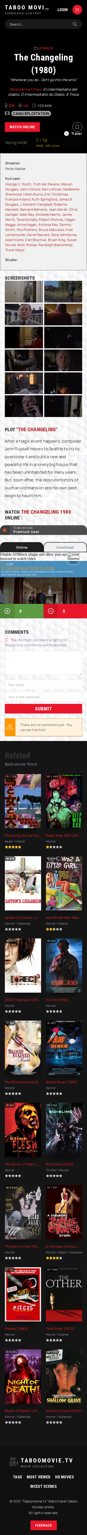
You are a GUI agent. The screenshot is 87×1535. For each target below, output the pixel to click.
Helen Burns (33, 194)
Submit (43, 709)
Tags (17, 1477)
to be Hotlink (26, 530)
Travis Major (15, 250)
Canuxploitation (31, 113)
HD (26, 105)
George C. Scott (18, 184)
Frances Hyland (17, 199)
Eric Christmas (56, 194)
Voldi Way (26, 214)
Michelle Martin (48, 214)
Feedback (43, 1525)
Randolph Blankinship (55, 244)
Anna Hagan (27, 224)
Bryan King (56, 239)
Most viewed (38, 1477)
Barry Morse (51, 189)
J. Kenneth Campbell (36, 204)
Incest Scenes (43, 1486)
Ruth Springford (44, 199)
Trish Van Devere (46, 184)
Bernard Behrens (33, 209)
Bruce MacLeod (51, 229)
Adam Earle (14, 239)
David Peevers (38, 234)
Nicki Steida (26, 244)
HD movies (64, 1477)
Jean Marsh (58, 209)
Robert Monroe (51, 219)
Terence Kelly (26, 219)
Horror (45, 48)
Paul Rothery (27, 229)
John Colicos (30, 189)
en (12, 105)
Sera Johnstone (63, 234)
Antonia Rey (48, 224)
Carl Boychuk (35, 239)
